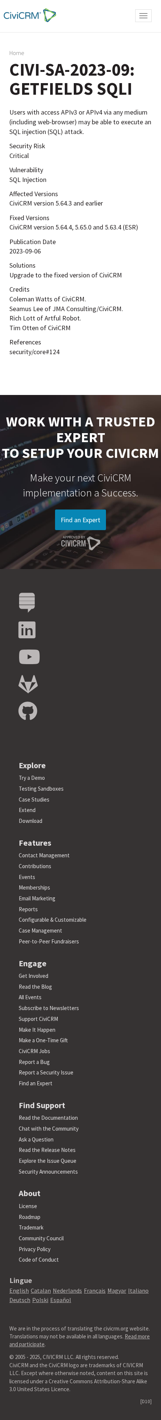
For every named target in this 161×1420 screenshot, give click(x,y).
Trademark (31, 1227)
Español (60, 1300)
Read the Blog (35, 986)
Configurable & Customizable (52, 919)
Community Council (41, 1238)
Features (35, 842)
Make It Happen (37, 1029)
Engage (32, 963)
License (28, 1206)
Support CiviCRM (38, 1018)
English (19, 1290)
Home (16, 53)
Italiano (138, 1290)
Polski (40, 1300)
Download (30, 820)
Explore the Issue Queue (47, 1160)
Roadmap (29, 1216)
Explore (32, 765)
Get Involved (33, 975)
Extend (27, 810)
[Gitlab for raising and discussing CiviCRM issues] (28, 684)
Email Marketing (37, 898)
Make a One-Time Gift (43, 1040)
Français (95, 1290)
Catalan (41, 1290)
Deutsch (19, 1300)
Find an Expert (80, 520)
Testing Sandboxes (41, 788)
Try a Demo (32, 777)
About (29, 1193)
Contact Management (44, 855)
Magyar (116, 1290)
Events (27, 877)
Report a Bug (34, 1061)
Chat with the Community (49, 1128)
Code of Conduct (39, 1259)
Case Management (40, 930)
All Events (30, 997)
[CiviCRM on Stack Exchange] (27, 603)
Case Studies (34, 799)
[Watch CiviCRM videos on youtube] (29, 657)
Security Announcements (48, 1171)
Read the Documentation (48, 1117)
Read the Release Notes (47, 1149)
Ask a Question (36, 1139)
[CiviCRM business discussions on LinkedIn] (27, 630)
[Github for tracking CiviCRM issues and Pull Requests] (28, 711)
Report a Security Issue (46, 1072)
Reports (28, 909)
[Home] (28, 15)
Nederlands (67, 1290)
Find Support (42, 1105)
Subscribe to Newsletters (49, 1008)
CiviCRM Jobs (34, 1051)
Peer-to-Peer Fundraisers (49, 941)
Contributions (35, 866)
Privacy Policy (35, 1249)
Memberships (34, 887)
